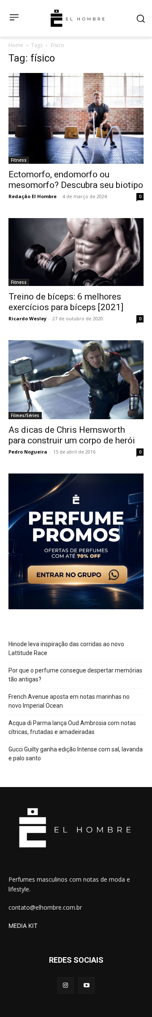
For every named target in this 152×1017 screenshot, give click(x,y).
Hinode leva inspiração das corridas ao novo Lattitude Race (66, 648)
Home (15, 45)
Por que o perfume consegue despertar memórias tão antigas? (75, 675)
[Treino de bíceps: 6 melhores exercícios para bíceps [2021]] (76, 252)
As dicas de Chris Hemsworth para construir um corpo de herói (71, 435)
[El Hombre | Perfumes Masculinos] (77, 18)
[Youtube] (86, 985)
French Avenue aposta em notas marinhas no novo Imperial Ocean (69, 701)
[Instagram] (65, 985)
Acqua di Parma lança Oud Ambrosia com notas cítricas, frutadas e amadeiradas (72, 727)
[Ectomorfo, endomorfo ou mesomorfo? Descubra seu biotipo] (76, 118)
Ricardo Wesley (27, 318)
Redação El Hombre (32, 196)
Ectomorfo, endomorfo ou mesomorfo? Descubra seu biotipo (75, 179)
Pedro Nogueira (27, 451)
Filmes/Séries (25, 415)
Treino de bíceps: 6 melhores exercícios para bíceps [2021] (65, 301)
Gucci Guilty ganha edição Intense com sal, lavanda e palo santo (75, 754)
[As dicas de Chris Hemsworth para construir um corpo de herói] (76, 380)
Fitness (19, 160)
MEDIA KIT (23, 925)
